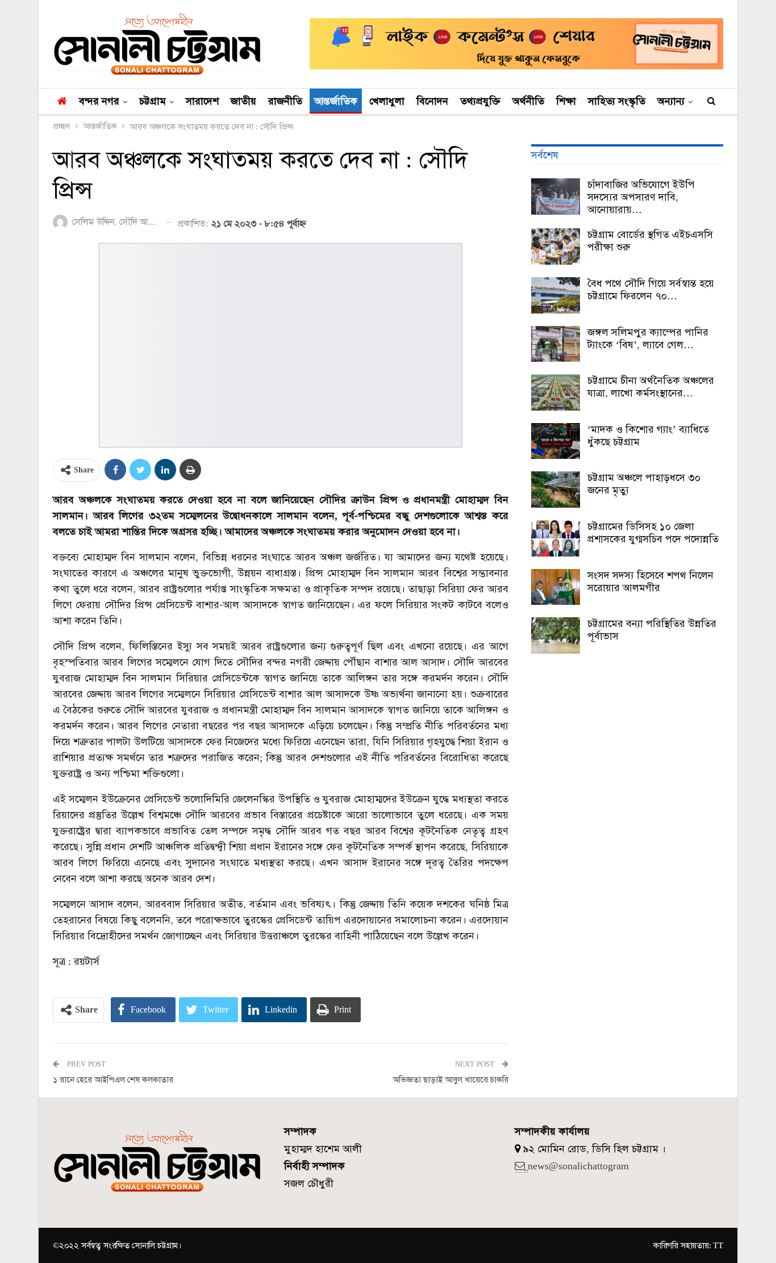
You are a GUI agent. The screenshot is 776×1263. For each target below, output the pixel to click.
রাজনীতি (285, 101)
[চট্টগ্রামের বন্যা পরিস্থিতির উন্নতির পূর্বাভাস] (555, 635)
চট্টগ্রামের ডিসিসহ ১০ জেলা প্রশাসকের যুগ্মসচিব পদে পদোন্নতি (653, 532)
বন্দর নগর (99, 101)
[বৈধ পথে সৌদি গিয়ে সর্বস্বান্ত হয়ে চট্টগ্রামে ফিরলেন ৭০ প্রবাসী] (555, 295)
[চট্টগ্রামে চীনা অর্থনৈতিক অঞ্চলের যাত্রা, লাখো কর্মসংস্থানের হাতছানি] (555, 392)
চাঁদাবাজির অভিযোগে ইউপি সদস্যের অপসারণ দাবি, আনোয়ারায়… (641, 197)
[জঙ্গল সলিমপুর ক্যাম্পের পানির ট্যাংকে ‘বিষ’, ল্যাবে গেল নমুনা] (555, 344)
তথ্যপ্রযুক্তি (480, 101)
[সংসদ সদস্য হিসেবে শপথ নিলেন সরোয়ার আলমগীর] (555, 587)
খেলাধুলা (386, 101)
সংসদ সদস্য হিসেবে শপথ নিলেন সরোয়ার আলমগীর (650, 581)
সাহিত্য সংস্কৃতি (616, 101)
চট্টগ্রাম (152, 101)
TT (718, 1245)
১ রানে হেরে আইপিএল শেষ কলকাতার (113, 1079)
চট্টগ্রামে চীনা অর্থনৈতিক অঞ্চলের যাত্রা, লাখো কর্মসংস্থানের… (650, 386)
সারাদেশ (202, 101)
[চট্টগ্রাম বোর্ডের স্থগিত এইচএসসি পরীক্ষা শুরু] (555, 246)
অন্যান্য (671, 101)
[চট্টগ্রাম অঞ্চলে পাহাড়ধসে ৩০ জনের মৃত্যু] (555, 489)
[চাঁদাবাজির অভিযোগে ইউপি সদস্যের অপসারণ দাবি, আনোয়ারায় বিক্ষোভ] (555, 196)
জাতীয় (243, 101)
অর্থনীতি (528, 101)
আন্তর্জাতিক (335, 101)
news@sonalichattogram (578, 1166)
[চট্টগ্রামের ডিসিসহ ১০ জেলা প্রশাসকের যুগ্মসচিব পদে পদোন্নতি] (555, 538)
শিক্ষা (566, 101)
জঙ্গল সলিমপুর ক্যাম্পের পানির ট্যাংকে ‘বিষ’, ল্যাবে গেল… (647, 338)
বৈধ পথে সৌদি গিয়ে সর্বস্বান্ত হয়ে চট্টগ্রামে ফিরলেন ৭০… (650, 289)
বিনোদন (432, 101)
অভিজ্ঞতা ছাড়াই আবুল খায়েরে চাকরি (450, 1079)
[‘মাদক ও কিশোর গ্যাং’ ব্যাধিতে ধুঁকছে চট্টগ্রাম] (555, 441)
